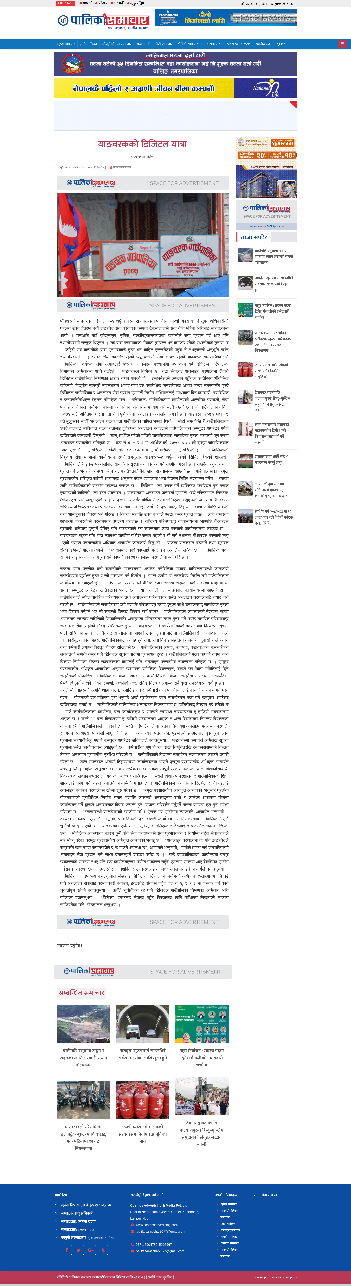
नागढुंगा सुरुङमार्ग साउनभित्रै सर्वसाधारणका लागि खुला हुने (142, 1054)
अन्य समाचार (211, 44)
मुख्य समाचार (66, 44)
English (280, 44)
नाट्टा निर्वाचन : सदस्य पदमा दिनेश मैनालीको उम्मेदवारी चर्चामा (202, 1058)
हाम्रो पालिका (88, 44)
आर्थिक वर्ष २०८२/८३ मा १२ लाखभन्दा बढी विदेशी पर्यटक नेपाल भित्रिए (274, 518)
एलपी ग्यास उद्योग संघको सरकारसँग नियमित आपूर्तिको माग (142, 1134)
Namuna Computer (285, 1277)
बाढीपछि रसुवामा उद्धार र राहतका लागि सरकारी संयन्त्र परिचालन (83, 1058)
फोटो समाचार (163, 44)
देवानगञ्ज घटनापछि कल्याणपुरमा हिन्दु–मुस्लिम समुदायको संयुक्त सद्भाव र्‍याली (201, 1133)
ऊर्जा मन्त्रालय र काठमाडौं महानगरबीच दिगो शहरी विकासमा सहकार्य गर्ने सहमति (272, 433)
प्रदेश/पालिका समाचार (117, 44)
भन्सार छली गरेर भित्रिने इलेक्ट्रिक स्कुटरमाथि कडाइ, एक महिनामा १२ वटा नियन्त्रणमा (83, 1137)
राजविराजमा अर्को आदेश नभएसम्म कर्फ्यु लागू (271, 460)
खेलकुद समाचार (230, 1230)
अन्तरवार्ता (143, 44)
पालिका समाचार (122, 167)
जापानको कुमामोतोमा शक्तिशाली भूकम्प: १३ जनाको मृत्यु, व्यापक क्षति (271, 490)
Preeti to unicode (238, 44)
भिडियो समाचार (187, 44)
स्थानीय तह (262, 44)
